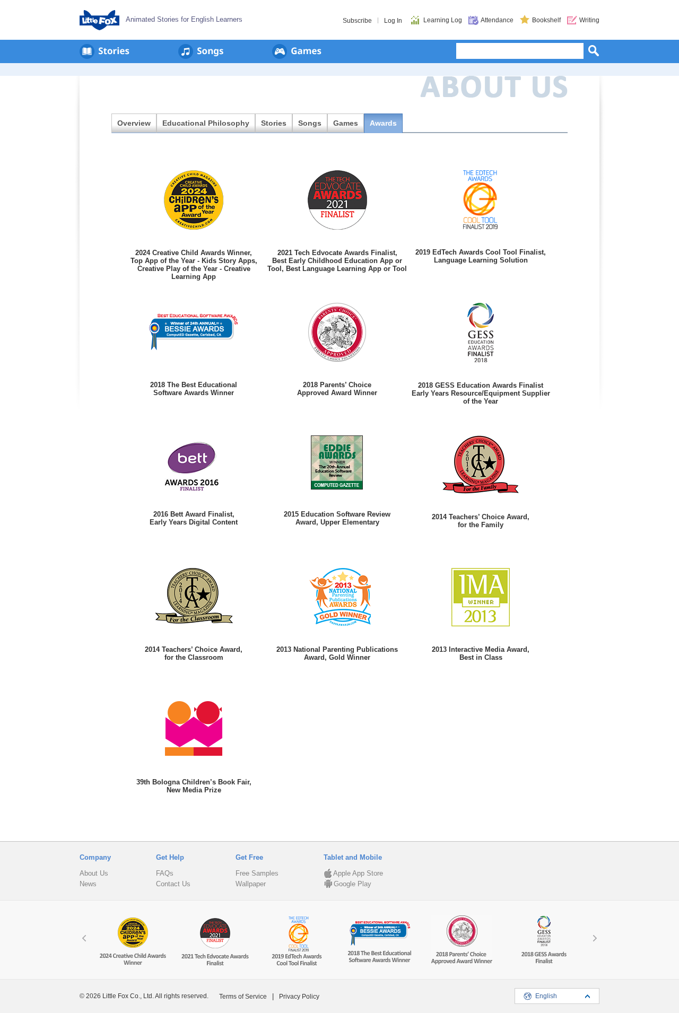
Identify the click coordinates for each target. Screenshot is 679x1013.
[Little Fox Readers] (104, 51)
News (88, 884)
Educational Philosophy (205, 123)
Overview (134, 123)
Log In (393, 20)
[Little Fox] (99, 20)
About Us (94, 873)
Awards (383, 123)
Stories (273, 123)
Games (345, 123)
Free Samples (257, 873)
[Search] (594, 50)
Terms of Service (243, 996)
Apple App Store (358, 873)
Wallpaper (251, 884)
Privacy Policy (299, 996)
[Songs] (200, 51)
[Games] (296, 51)
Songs (309, 123)
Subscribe (357, 20)
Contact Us (173, 884)
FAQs (164, 873)
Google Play (352, 884)
